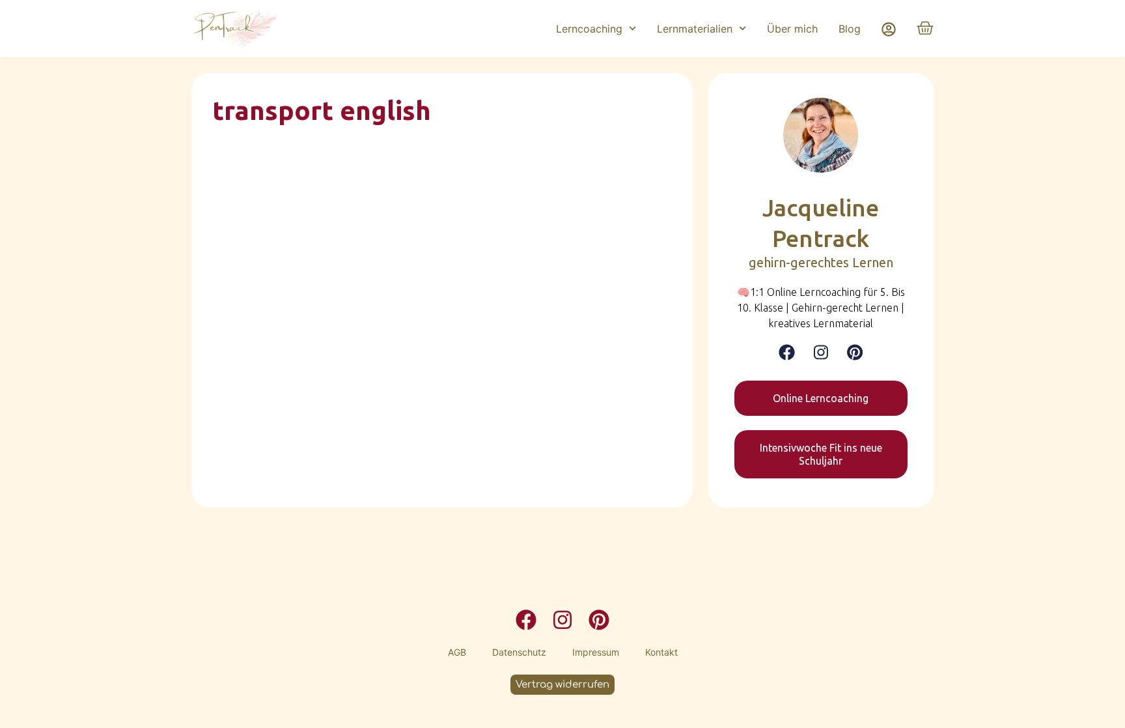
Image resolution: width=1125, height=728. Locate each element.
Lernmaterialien (694, 28)
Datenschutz (519, 652)
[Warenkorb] (925, 28)
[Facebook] (787, 352)
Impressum (595, 652)
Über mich (792, 28)
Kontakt (661, 652)
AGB (457, 652)
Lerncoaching (589, 28)
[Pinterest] (855, 352)
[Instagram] (821, 352)
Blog (850, 28)
